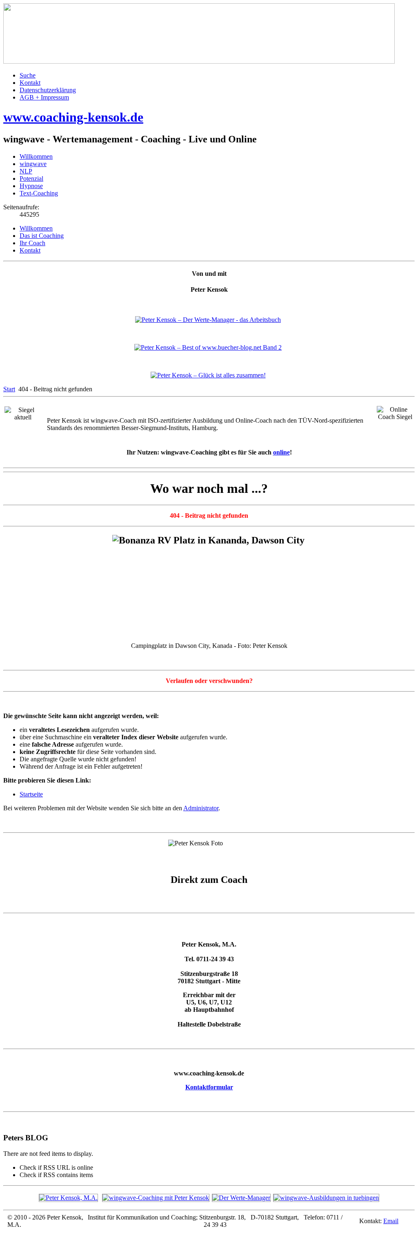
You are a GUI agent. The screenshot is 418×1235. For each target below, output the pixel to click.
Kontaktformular (209, 1087)
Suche (28, 75)
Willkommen (36, 156)
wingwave (33, 163)
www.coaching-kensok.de (73, 117)
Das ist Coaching (42, 235)
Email (390, 1220)
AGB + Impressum (44, 97)
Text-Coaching (39, 193)
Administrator (200, 808)
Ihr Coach (32, 242)
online (281, 452)
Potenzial (31, 178)
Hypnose (31, 185)
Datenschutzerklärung (48, 89)
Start (9, 389)
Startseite (31, 794)
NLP (26, 171)
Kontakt (30, 82)
